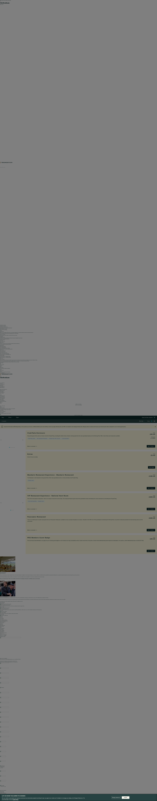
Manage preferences (116, 797)
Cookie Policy (15, 799)
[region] (78, 797)
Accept (125, 797)
